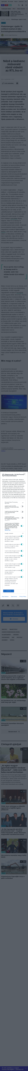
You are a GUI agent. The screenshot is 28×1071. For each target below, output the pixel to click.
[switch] (22, 506)
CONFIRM (8, 590)
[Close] (24, 474)
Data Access (14, 596)
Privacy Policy (22, 596)
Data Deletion (5, 596)
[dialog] (14, 536)
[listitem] (14, 503)
